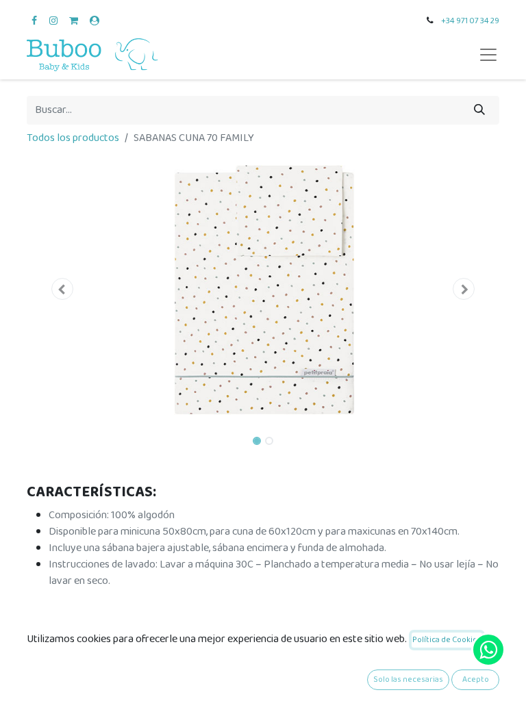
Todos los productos (73, 137)
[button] (62, 289)
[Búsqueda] (479, 110)
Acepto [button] (475, 679)
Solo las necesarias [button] (408, 679)
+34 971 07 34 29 (470, 20)
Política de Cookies (446, 639)
